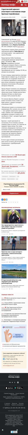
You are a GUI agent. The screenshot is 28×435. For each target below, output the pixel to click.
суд (17, 179)
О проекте (7, 403)
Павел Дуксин (12, 176)
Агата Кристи (5, 176)
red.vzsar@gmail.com (8, 365)
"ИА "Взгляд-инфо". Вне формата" (12, 165)
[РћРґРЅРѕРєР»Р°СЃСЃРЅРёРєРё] (4, 199)
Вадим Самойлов (10, 179)
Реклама (21, 403)
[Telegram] (6, 199)
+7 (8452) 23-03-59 (8, 363)
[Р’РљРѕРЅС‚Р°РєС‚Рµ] (2, 199)
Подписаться (14, 193)
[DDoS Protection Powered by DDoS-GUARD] (14, 432)
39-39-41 (18, 363)
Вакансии (14, 403)
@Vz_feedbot (21, 173)
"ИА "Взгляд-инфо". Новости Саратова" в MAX (13, 155)
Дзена (3, 161)
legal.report (20, 46)
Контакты (7, 405)
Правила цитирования (17, 405)
